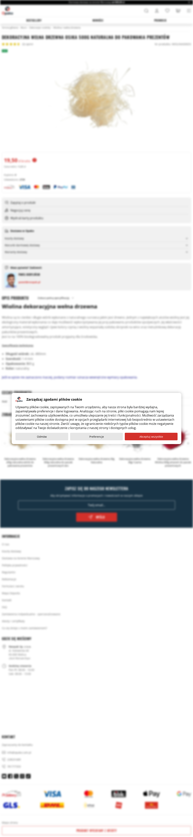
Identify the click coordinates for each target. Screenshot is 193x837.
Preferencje (96, 436)
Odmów (42, 436)
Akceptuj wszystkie (151, 436)
